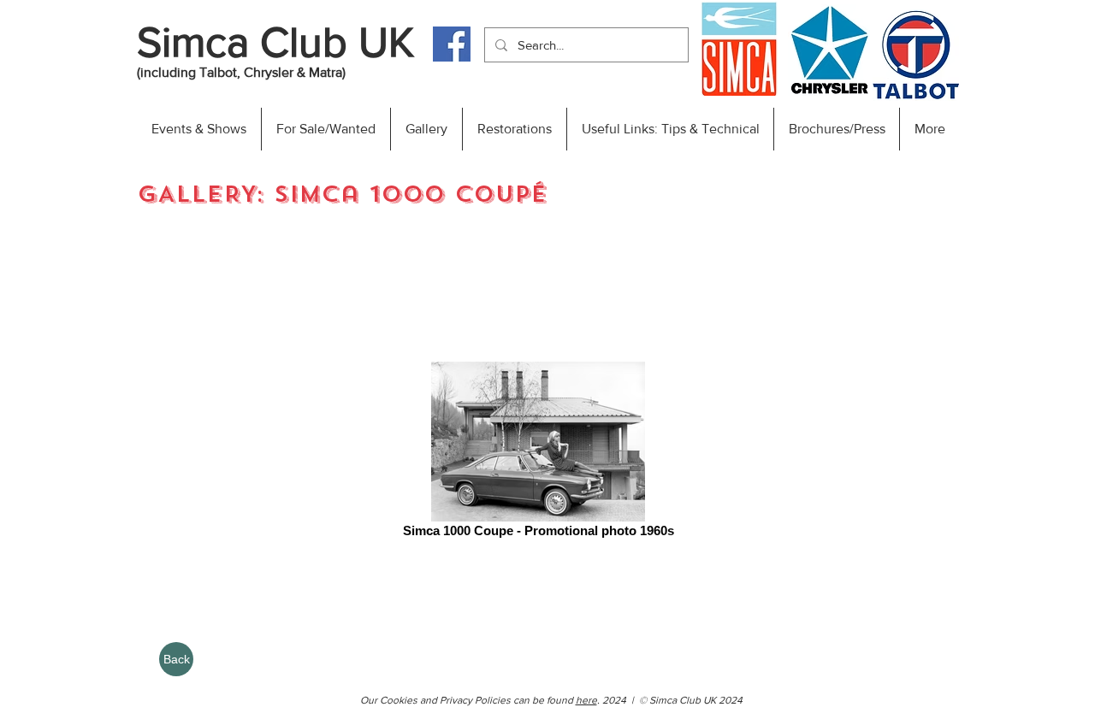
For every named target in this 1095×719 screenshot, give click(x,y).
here (586, 700)
